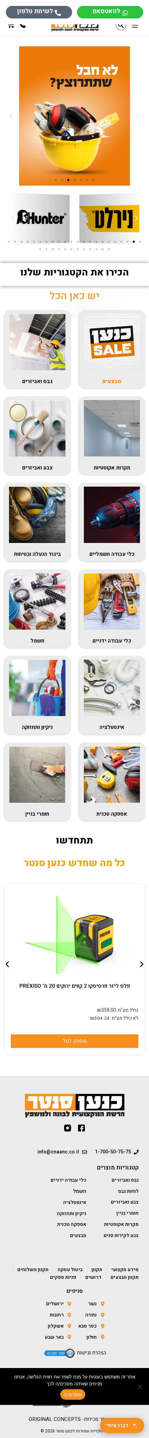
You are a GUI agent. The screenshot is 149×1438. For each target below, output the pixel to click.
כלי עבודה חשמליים (111, 554)
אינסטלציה (111, 727)
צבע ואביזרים (37, 468)
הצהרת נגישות (91, 1353)
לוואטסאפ (106, 11)
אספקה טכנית (111, 814)
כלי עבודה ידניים (112, 641)
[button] (135, 26)
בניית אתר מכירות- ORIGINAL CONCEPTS (75, 1419)
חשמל (37, 641)
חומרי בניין (37, 814)
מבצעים (111, 381)
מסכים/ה (73, 1394)
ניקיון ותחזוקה (37, 727)
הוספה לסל (66, 1041)
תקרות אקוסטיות (112, 468)
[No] (140, 1386)
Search (121, 25)
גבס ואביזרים (37, 381)
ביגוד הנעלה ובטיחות (37, 554)
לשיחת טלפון (35, 11)
